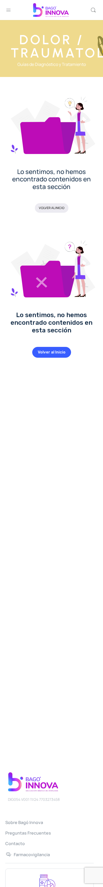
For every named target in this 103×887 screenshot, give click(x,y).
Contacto (15, 843)
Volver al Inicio (51, 208)
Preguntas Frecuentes (28, 833)
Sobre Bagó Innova (24, 822)
